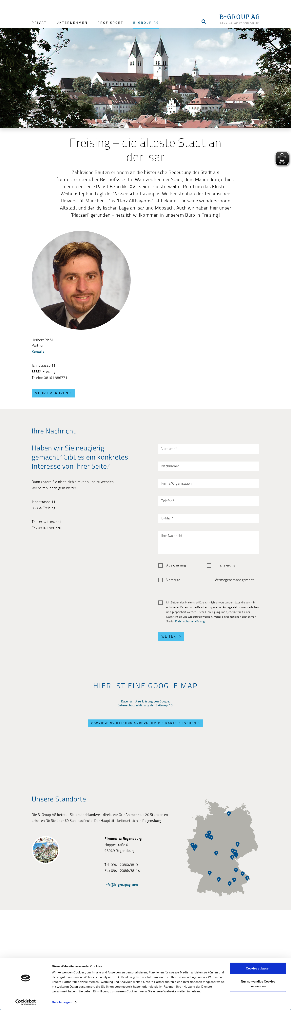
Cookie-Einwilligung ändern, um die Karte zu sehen (143, 723)
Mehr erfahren (51, 393)
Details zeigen (61, 1002)
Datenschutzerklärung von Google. (145, 701)
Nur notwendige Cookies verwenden (258, 984)
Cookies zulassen (258, 968)
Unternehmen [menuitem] (72, 23)
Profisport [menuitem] (110, 23)
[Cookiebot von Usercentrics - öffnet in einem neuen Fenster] (25, 1002)
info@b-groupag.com (121, 885)
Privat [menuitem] (39, 23)
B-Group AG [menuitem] (146, 23)
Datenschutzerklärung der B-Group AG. (146, 705)
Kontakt (38, 352)
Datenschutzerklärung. (190, 621)
